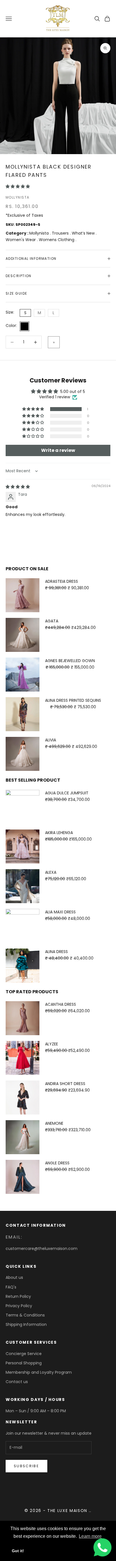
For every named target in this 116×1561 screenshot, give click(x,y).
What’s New (84, 233)
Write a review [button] (58, 450)
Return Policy (18, 1296)
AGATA (51, 621)
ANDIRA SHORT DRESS (65, 1083)
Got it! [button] (18, 1551)
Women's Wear (21, 240)
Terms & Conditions (25, 1315)
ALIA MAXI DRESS (60, 912)
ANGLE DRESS (57, 1163)
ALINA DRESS (56, 951)
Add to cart (54, 342)
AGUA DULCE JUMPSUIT (66, 793)
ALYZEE (51, 1044)
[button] (18, 186)
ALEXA (50, 872)
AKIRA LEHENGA (59, 832)
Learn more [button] (90, 1536)
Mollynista (17, 197)
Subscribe (26, 1466)
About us (14, 1277)
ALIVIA (50, 740)
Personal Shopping (24, 1363)
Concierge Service (24, 1353)
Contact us (17, 1382)
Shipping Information (26, 1324)
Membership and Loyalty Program (39, 1372)
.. (90, 1510)
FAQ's (11, 1287)
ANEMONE (54, 1123)
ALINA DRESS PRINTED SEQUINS (73, 700)
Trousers (61, 233)
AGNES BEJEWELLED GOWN (70, 660)
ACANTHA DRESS (60, 1004)
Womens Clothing (57, 240)
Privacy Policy (19, 1306)
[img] (18, 487)
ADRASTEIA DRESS (61, 581)
